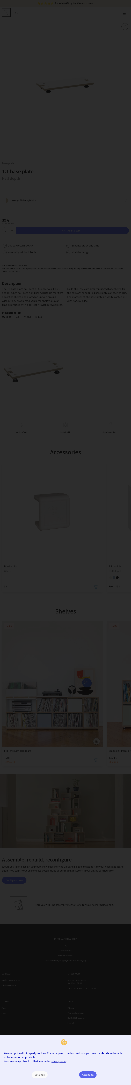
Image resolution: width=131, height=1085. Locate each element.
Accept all (88, 1074)
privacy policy (58, 1061)
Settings (40, 1074)
